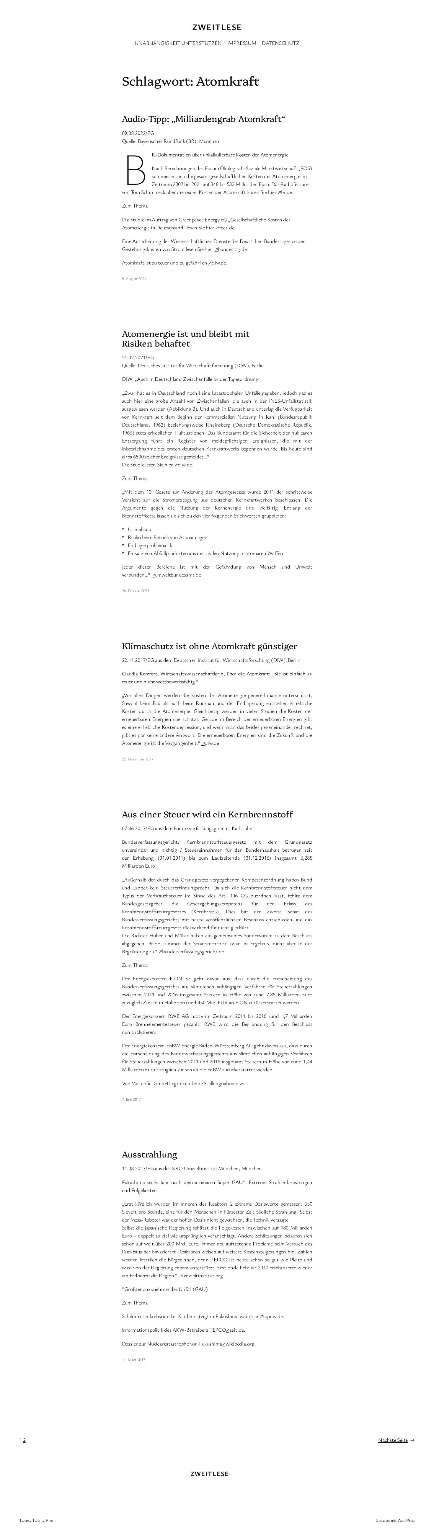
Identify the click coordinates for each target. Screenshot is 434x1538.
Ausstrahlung (149, 1154)
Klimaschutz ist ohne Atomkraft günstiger (209, 645)
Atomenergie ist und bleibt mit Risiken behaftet (186, 338)
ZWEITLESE (217, 26)
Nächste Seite (396, 1439)
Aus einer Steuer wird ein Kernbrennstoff (207, 814)
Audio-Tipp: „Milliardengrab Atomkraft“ (203, 118)
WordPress (406, 1520)
